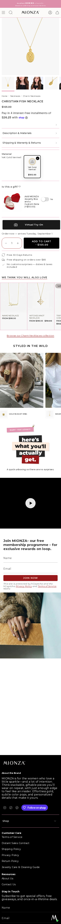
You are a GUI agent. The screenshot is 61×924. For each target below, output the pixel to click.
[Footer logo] (14, 763)
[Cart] (57, 12)
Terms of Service (47, 586)
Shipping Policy (11, 849)
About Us (7, 878)
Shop (6, 821)
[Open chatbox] (54, 918)
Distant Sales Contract (15, 843)
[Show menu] (3, 12)
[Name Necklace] (13, 297)
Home (4, 96)
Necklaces (15, 96)
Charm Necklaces (31, 96)
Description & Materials (17, 133)
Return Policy (10, 861)
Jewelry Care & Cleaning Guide (21, 867)
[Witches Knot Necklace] (40, 297)
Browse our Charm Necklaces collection (30, 335)
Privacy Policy (24, 586)
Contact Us (9, 884)
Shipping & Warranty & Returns (22, 142)
